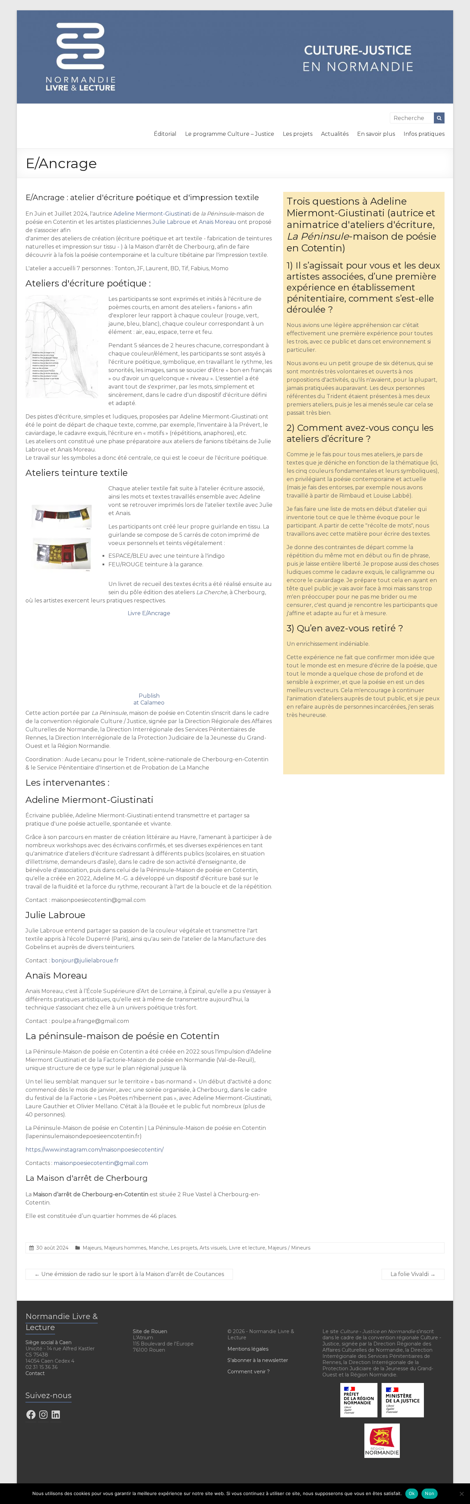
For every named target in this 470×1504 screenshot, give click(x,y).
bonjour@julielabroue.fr (85, 960)
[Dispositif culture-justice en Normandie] (235, 13)
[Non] (461, 1493)
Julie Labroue (171, 222)
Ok (412, 1493)
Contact (35, 1373)
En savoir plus (376, 134)
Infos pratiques (424, 134)
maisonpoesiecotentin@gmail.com (101, 1163)
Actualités (335, 134)
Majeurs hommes (125, 1248)
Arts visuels (213, 1248)
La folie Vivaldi (413, 1274)
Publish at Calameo (148, 699)
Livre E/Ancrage (149, 613)
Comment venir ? (248, 1372)
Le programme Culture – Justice (229, 134)
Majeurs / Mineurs (289, 1248)
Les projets (297, 134)
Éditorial (165, 134)
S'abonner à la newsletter (257, 1360)
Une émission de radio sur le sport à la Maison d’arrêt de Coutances (129, 1274)
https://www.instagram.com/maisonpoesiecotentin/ (94, 1149)
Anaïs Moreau (217, 222)
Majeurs (92, 1248)
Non (429, 1493)
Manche (158, 1248)
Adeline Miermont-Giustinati (152, 213)
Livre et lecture (247, 1248)
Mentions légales (247, 1349)
